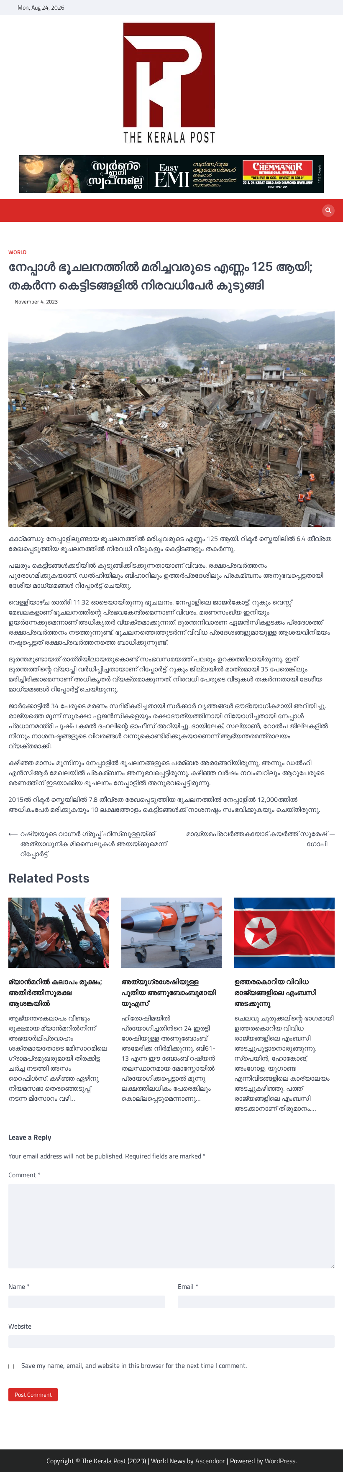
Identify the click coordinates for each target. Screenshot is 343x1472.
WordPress (280, 1461)
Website (19, 1326)
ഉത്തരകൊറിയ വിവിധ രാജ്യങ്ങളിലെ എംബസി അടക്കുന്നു (275, 992)
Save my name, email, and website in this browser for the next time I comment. (134, 1365)
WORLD (17, 252)
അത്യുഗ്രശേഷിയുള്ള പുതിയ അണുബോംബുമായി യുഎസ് (168, 992)
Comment (24, 1175)
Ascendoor (210, 1461)
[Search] (328, 210)
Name (19, 1286)
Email (188, 1286)
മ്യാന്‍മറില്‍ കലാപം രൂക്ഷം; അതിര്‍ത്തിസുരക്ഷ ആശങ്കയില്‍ (55, 992)
